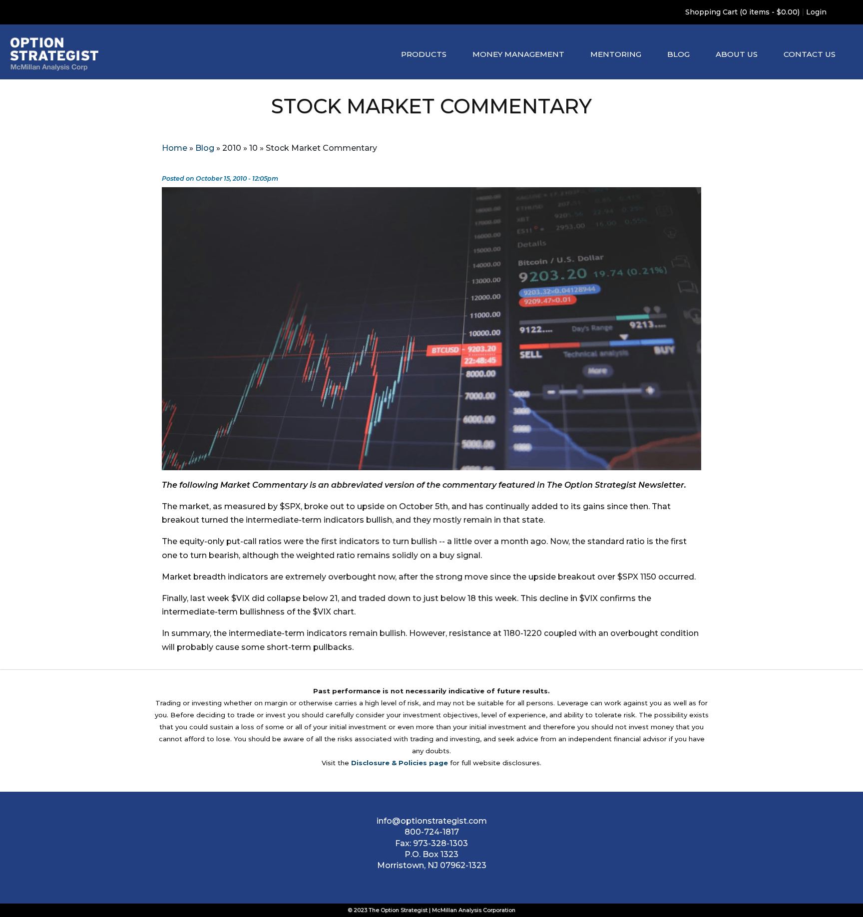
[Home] (54, 54)
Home (174, 148)
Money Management (518, 54)
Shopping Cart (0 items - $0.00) (742, 11)
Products (423, 54)
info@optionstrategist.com (432, 821)
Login (816, 11)
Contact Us (810, 54)
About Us (737, 54)
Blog (678, 54)
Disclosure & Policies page (399, 763)
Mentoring (615, 54)
